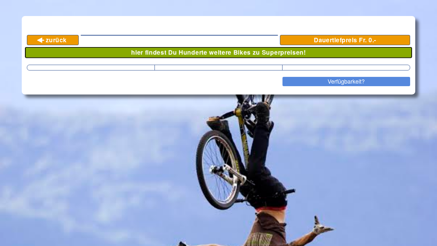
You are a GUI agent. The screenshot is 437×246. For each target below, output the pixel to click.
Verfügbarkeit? (346, 81)
